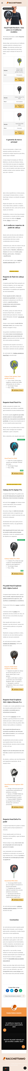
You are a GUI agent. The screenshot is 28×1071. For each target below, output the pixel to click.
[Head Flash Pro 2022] (14, 449)
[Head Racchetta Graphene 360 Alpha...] (14, 775)
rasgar (17, 605)
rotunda (13, 502)
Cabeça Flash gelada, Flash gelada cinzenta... (13, 377)
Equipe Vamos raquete (14, 1013)
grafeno (15, 611)
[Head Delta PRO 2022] (14, 871)
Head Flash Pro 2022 (11, 458)
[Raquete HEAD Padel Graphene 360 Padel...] (14, 657)
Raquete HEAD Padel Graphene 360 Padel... (11, 667)
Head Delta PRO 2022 (11, 880)
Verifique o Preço (20, 79)
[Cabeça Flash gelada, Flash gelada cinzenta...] (14, 367)
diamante (13, 716)
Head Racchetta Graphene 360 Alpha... (14, 785)
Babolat (19, 218)
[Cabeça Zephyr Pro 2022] (14, 549)
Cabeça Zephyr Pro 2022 (12, 558)
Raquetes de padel (8, 8)
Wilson (8, 220)
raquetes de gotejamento (9, 643)
